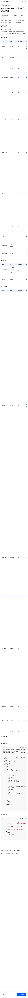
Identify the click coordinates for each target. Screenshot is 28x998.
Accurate (12, 244)
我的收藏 (21, 15)
